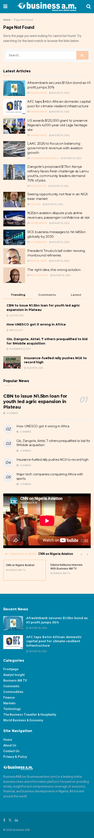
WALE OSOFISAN (39, 275)
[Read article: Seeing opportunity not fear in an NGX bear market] (14, 200)
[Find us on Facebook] (4, 820)
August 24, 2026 (60, 93)
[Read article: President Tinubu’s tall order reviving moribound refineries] (14, 256)
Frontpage (10, 669)
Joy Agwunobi (38, 242)
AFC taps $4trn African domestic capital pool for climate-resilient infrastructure (54, 641)
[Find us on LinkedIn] (16, 820)
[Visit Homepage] (46, 6)
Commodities (13, 692)
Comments (11, 686)
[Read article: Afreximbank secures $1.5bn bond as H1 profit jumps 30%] (14, 88)
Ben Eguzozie (38, 186)
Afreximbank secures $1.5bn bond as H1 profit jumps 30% (57, 620)
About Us (9, 745)
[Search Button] (88, 6)
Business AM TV (15, 680)
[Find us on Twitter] (10, 820)
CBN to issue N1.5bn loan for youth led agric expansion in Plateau (35, 401)
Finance (9, 697)
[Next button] (87, 554)
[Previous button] (81, 554)
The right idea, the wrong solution (54, 270)
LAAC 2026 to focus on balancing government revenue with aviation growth (54, 148)
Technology (12, 709)
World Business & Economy (23, 720)
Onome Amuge (38, 93)
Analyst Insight (14, 675)
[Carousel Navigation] (84, 554)
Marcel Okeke (38, 261)
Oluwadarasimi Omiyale (44, 158)
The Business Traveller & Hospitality (29, 714)
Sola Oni (35, 204)
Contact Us (11, 751)
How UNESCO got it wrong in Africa (36, 324)
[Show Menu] (5, 6)
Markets (9, 703)
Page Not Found (23, 19)
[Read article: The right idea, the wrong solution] (14, 275)
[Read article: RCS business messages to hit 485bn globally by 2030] (14, 237)
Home (6, 19)
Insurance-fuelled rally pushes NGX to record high (52, 460)
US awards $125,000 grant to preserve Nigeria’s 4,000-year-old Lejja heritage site (57, 125)
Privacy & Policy (15, 756)
